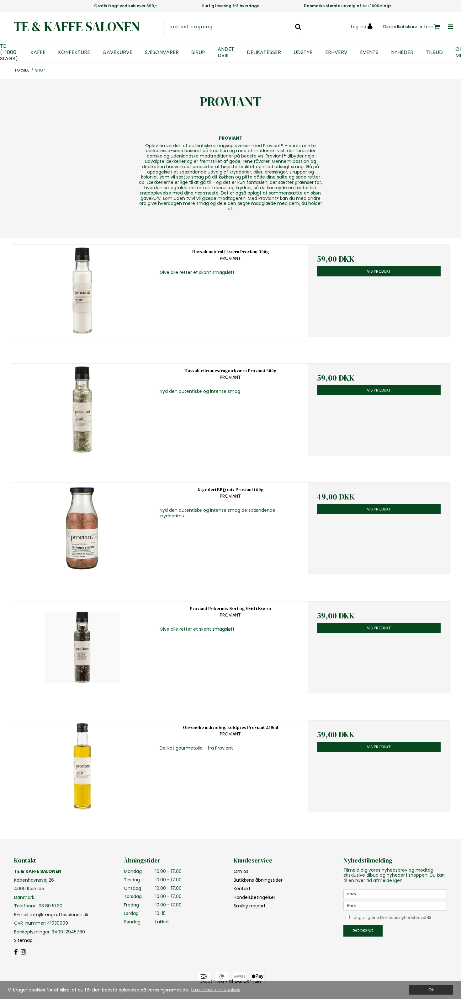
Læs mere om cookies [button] (215, 989)
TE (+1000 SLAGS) (9, 52)
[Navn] (395, 894)
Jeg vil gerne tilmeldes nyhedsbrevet (400, 916)
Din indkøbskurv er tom (408, 27)
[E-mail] (395, 905)
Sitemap (23, 940)
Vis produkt (379, 271)
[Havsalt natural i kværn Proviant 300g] (82, 291)
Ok (431, 989)
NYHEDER (402, 52)
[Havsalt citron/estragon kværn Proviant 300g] (82, 410)
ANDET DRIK (226, 52)
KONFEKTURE (74, 52)
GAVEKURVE (117, 52)
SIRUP (198, 52)
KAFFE (37, 52)
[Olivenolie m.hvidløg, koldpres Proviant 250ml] (82, 766)
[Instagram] (23, 952)
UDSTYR (303, 52)
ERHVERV (336, 52)
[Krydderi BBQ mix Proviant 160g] (82, 528)
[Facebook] (16, 952)
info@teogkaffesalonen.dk (59, 914)
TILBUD (434, 52)
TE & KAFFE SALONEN (76, 26)
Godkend (363, 930)
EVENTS (369, 52)
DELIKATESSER (264, 52)
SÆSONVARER (162, 52)
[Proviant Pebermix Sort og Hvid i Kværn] (82, 647)
